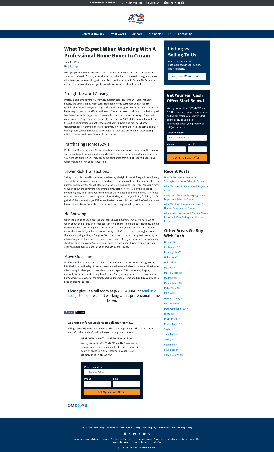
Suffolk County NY (173, 355)
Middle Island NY (173, 283)
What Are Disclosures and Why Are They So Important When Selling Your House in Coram (186, 217)
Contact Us (185, 34)
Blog (190, 427)
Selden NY (169, 329)
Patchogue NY (171, 303)
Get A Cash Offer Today (132, 2)
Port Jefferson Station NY (178, 309)
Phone (87, 379)
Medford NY (170, 278)
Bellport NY (170, 242)
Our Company (152, 2)
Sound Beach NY (173, 350)
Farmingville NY (172, 252)
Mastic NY (169, 267)
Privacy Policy (178, 427)
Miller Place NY (172, 288)
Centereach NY (172, 247)
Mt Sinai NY (170, 293)
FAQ (171, 34)
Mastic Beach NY (173, 273)
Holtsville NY (171, 262)
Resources (164, 427)
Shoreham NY (171, 344)
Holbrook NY (171, 257)
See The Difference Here (187, 76)
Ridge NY (169, 314)
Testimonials (155, 34)
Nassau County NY (174, 298)
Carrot (153, 447)
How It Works (117, 34)
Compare (137, 34)
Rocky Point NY (172, 319)
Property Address (94, 367)
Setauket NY (170, 334)
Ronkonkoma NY (173, 324)
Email (116, 379)
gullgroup (73, 66)
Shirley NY (169, 339)
